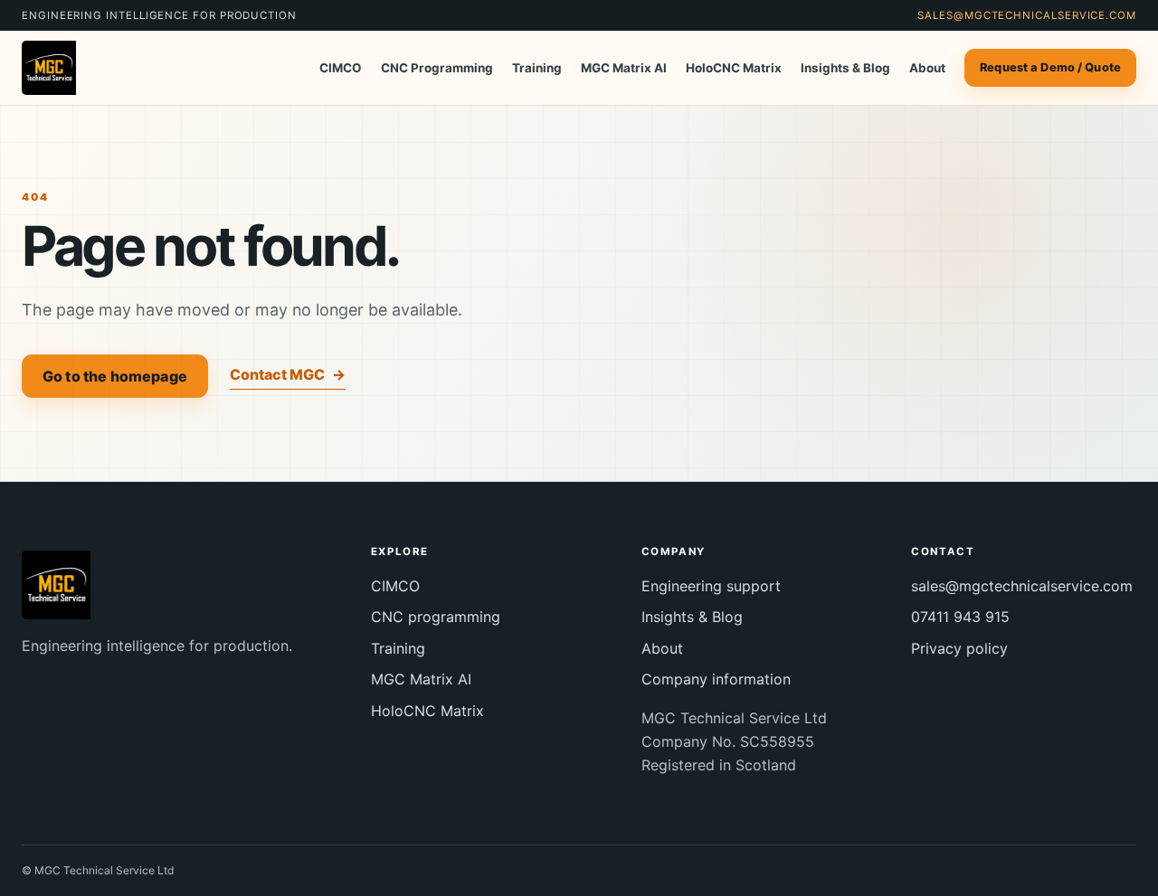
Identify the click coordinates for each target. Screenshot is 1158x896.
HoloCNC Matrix (734, 68)
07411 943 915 (960, 617)
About (927, 68)
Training (537, 68)
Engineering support (711, 586)
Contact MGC (288, 374)
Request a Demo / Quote (1050, 67)
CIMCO (340, 68)
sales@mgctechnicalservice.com (1026, 15)
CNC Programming (437, 68)
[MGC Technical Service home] (69, 68)
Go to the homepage (115, 376)
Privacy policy (959, 648)
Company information (716, 679)
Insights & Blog (845, 68)
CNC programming (435, 617)
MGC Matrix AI (624, 68)
